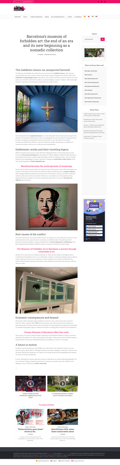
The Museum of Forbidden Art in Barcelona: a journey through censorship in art (46, 250)
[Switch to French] (96, 16)
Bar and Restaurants (57, 17)
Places (47, 17)
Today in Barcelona (36, 17)
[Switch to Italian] (93, 16)
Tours (25, 17)
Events (70, 17)
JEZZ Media (50, 453)
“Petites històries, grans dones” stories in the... (30, 430)
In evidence (78, 17)
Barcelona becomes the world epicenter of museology (46, 166)
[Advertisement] (94, 168)
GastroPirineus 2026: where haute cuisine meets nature (62, 430)
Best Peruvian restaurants (92, 101)
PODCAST (18, 17)
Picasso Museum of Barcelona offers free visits (46, 332)
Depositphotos (65, 453)
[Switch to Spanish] (85, 16)
